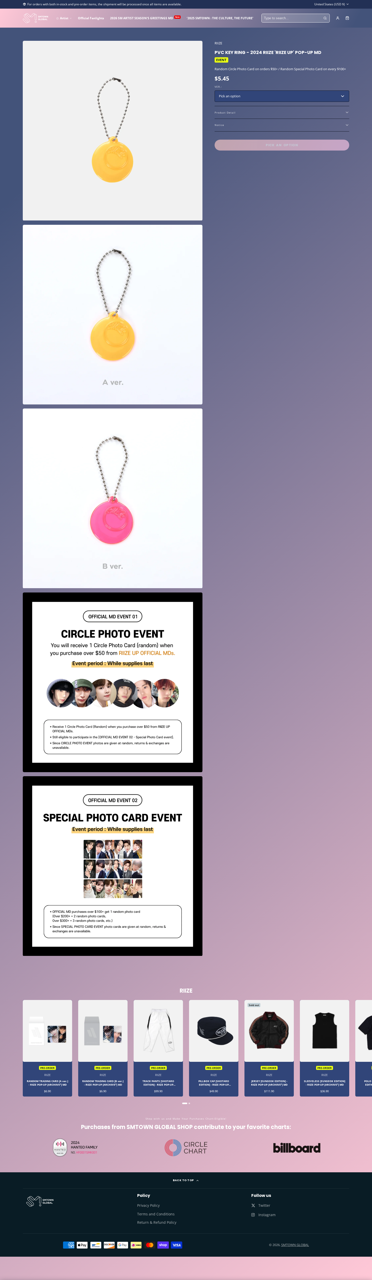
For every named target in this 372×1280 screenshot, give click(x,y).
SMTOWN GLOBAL (295, 1244)
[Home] (35, 18)
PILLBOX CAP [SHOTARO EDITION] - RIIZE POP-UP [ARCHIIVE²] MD (213, 1048)
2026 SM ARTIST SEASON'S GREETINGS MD (145, 18)
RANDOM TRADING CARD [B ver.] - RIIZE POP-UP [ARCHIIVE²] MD (103, 1048)
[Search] (325, 18)
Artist (64, 18)
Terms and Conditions (156, 1214)
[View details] (40, 1201)
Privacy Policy (148, 1205)
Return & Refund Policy (156, 1222)
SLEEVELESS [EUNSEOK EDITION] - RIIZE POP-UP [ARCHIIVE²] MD (324, 1048)
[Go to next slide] (349, 1052)
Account (338, 18)
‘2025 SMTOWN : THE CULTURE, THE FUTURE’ (220, 18)
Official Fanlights (91, 18)
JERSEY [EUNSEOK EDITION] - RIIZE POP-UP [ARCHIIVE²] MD (269, 1048)
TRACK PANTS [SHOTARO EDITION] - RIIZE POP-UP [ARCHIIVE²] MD (158, 1048)
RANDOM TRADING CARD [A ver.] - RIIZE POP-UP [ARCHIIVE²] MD (47, 1048)
